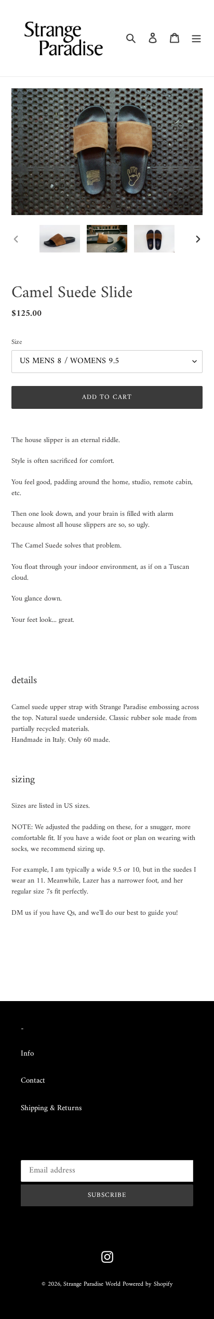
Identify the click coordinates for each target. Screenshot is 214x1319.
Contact (33, 1081)
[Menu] (196, 38)
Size (16, 342)
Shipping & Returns (51, 1108)
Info (27, 1054)
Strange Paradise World (92, 1284)
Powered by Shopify (148, 1284)
